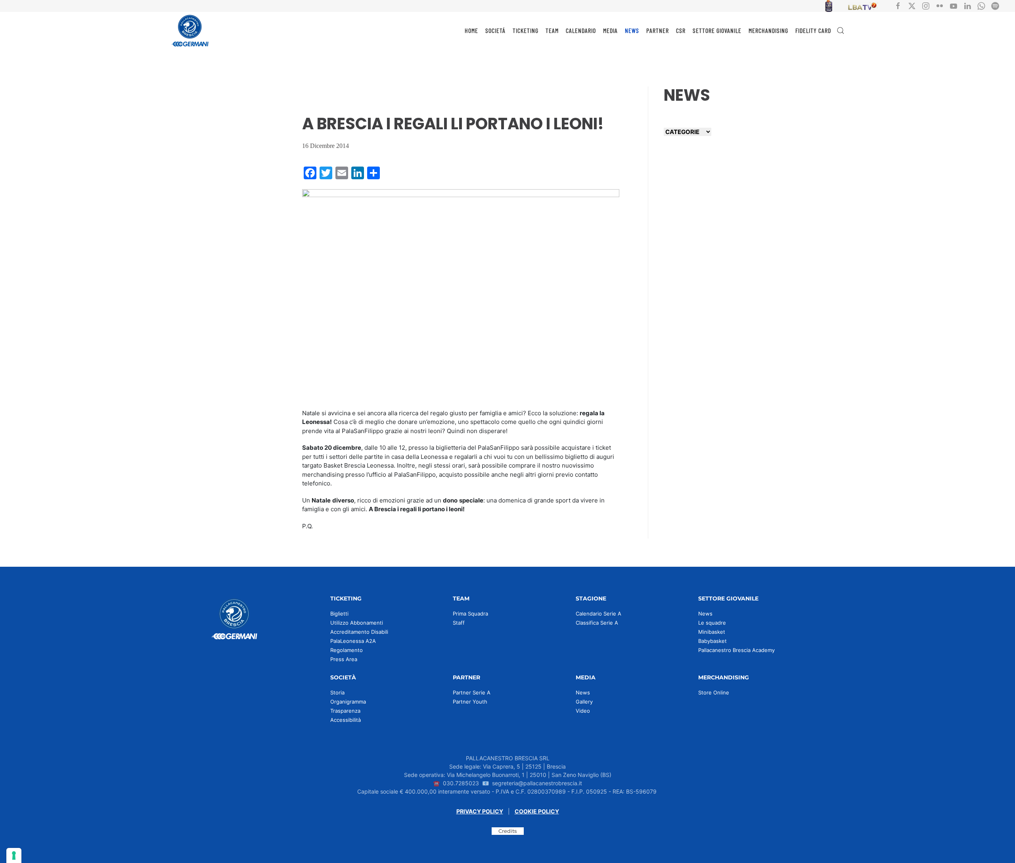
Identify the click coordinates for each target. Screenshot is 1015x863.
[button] (841, 30)
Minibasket (711, 632)
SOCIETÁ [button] (495, 30)
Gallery (584, 701)
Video (583, 711)
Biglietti (339, 613)
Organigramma (348, 701)
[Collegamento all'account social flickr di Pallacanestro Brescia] (940, 5)
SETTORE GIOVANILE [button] (717, 30)
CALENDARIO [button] (581, 30)
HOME (471, 30)
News (705, 613)
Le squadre (712, 622)
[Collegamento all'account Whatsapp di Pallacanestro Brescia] (981, 5)
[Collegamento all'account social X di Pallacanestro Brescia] (912, 5)
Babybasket (712, 641)
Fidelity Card (813, 30)
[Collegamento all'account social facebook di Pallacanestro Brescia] (898, 5)
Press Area (343, 659)
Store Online (713, 692)
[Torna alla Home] (190, 30)
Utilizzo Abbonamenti (356, 622)
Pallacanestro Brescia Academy (736, 650)
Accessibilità (345, 720)
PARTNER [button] (657, 30)
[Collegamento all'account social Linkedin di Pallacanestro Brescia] (967, 5)
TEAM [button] (552, 30)
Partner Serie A (471, 692)
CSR (681, 30)
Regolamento (346, 650)
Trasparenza (345, 711)
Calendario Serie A (598, 613)
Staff (459, 622)
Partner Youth (470, 701)
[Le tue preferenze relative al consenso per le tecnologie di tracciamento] (13, 855)
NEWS (632, 30)
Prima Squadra (470, 613)
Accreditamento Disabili (359, 632)
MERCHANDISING (768, 30)
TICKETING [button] (525, 30)
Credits (507, 831)
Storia (337, 692)
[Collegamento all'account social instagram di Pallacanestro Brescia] (926, 5)
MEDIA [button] (610, 30)
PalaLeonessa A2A (353, 641)
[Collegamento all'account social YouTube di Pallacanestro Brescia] (954, 5)
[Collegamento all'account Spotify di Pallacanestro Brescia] (995, 5)
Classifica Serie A (597, 622)
